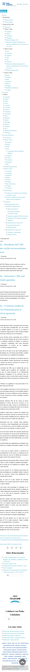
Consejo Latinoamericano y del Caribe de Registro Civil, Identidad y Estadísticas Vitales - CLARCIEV (15, 559)
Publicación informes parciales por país (13, 631)
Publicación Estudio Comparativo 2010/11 (14, 637)
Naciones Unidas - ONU (9, 563)
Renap (18, 660)
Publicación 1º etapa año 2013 (11, 639)
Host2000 (16, 668)
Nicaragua (10, 656)
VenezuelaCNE (15, 662)
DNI (16, 643)
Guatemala (11, 654)
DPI (19, 643)
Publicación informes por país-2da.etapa (13, 633)
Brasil (13, 643)
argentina (4, 643)
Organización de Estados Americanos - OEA (15, 565)
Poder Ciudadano (7, 568)
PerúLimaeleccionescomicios (9, 660)
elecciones (17, 645)
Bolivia (9, 643)
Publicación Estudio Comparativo (12, 635)
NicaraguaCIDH (17, 656)
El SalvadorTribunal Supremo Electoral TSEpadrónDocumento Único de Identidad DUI (14, 652)
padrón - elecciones (22, 658)
